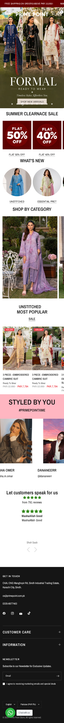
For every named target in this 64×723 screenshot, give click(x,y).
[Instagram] (15, 613)
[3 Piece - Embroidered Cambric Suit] (17, 348)
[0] (58, 13)
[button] (29, 549)
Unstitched (17, 201)
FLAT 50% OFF (17, 154)
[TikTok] (32, 613)
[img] (32, 497)
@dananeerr (26, 476)
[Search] (53, 13)
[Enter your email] (57, 676)
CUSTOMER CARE (17, 632)
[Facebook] (6, 613)
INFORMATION (14, 644)
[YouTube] (23, 614)
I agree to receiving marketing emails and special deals (31, 683)
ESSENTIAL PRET (47, 201)
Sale (32, 319)
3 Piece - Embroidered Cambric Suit (16, 377)
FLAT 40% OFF (47, 154)
